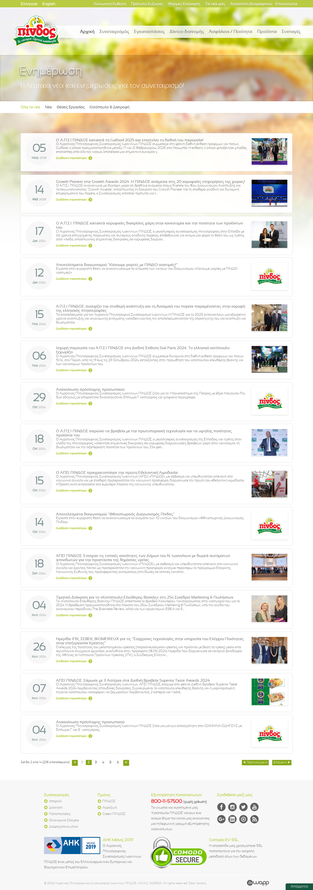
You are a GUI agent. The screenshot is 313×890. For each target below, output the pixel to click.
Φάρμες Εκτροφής (184, 4)
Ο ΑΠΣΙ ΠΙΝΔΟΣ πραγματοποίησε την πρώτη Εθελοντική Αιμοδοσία (117, 473)
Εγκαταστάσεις (149, 32)
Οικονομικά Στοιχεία (64, 820)
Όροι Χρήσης (197, 883)
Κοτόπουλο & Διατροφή (109, 107)
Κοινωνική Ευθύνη (110, 4)
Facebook (221, 807)
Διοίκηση (56, 807)
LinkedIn (232, 819)
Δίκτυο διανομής (186, 32)
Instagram (232, 807)
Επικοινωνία (286, 4)
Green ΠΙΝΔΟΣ (113, 814)
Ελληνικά (29, 4)
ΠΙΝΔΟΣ (108, 801)
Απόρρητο (299, 886)
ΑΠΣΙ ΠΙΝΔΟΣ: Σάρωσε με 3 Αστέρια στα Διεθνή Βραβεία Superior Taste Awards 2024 (133, 680)
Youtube (254, 807)
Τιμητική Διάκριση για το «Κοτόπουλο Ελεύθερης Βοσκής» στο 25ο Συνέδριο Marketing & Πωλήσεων (144, 597)
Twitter (243, 807)
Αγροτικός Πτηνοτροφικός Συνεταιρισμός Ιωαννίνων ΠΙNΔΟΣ (36, 30)
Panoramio (243, 819)
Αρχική (87, 32)
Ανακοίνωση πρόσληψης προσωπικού (90, 389)
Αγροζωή (109, 807)
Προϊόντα (267, 32)
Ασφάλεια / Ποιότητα (230, 32)
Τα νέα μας (215, 4)
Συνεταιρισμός (114, 32)
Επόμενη (280, 762)
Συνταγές (291, 32)
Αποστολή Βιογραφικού (251, 4)
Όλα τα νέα (30, 107)
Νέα (48, 107)
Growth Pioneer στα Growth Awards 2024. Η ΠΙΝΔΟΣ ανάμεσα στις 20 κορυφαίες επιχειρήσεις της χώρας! (150, 182)
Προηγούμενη (257, 762)
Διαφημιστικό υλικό (63, 826)
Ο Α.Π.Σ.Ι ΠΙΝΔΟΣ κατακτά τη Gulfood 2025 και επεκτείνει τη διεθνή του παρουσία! (129, 140)
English (48, 4)
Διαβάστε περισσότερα (71, 158)
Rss (254, 819)
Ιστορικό (55, 801)
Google (221, 819)
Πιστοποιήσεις (59, 814)
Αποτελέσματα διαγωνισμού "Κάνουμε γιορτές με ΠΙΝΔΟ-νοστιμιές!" (117, 265)
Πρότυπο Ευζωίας (147, 4)
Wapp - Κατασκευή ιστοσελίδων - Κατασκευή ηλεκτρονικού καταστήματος (258, 882)
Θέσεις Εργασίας (71, 107)
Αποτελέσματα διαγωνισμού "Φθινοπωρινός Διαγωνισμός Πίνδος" (115, 514)
